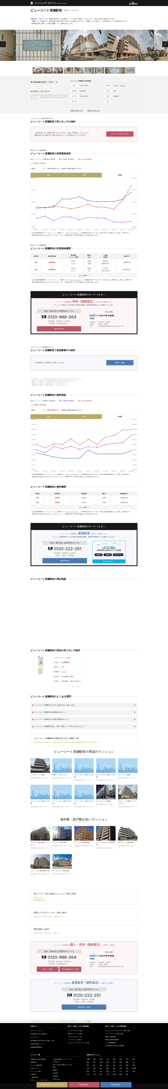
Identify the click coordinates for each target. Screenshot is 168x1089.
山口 (120, 1071)
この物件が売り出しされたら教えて (52, 1084)
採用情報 (55, 1076)
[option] (84, 46)
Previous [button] (3, 44)
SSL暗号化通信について (37, 1044)
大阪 (114, 1065)
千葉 (94, 1074)
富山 (101, 1068)
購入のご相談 (47, 969)
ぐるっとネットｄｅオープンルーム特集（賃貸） (118, 1030)
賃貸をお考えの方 (93, 110)
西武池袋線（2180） (40, 900)
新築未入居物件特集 (110, 1036)
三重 (107, 1074)
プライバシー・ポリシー (37, 1030)
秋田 (88, 1071)
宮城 (88, 1068)
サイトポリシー (35, 1037)
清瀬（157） (48, 933)
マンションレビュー (72, 233)
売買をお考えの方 (76, 110)
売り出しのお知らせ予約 (119, 134)
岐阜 (107, 1065)
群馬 (94, 1068)
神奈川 (101, 1062)
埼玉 (94, 1071)
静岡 (107, 1068)
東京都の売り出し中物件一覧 (42, 742)
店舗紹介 (55, 1070)
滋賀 (114, 1059)
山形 (88, 1074)
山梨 (107, 1059)
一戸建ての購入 (35, 1077)
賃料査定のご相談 (84, 1007)
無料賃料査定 (64, 561)
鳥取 (120, 1059)
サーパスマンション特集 (74, 1039)
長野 (107, 1062)
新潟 (101, 1065)
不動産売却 (33, 1062)
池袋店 (92, 318)
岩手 (88, 1065)
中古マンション (35, 1068)
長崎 (127, 1074)
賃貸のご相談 (120, 362)
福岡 (127, 1068)
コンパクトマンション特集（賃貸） (114, 1033)
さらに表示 (83, 275)
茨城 (94, 1062)
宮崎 (134, 1065)
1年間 (48, 175)
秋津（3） (57, 933)
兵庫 (114, 1068)
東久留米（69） (38, 933)
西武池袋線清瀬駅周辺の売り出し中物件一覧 (85, 742)
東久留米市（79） (59, 916)
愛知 (107, 1071)
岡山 (120, 1065)
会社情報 (55, 1073)
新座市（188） (47, 916)
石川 (101, 1071)
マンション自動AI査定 (36, 1065)
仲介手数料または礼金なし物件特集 (114, 1045)
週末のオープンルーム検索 (75, 1033)
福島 (94, 1059)
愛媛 (127, 1062)
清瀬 (40, 91)
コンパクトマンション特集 (75, 1030)
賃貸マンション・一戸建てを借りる (40, 1080)
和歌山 (114, 1074)
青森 (88, 1062)
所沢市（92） (38, 916)
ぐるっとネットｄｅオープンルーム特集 (78, 1042)
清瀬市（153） (38, 897)
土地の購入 (33, 1074)
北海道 (88, 1059)
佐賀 (127, 1071)
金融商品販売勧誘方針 (36, 1047)
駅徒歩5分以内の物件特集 (112, 1039)
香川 (127, 1059)
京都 (114, 1062)
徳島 (120, 1074)
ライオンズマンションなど (75, 1036)
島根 (120, 1062)
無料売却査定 (59, 329)
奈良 (114, 1071)
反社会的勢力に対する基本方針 (39, 1034)
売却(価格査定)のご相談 (70, 969)
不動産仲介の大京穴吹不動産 (38, 1059)
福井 (101, 1074)
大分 (134, 1062)
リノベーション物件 (36, 1071)
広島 (120, 1068)
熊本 (134, 1059)
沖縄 (134, 1071)
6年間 (120, 175)
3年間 (84, 175)
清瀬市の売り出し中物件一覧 (61, 742)
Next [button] (165, 44)
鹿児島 (134, 1068)
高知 (127, 1065)
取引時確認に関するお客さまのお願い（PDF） (43, 1040)
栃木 (94, 1065)
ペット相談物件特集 (110, 1042)
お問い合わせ (56, 1079)
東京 (101, 1059)
